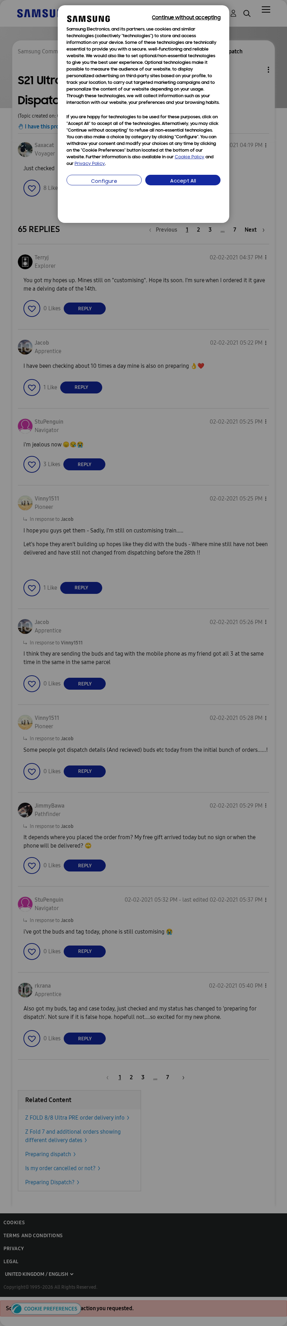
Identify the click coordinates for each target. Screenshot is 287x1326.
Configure (104, 181)
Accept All (183, 181)
